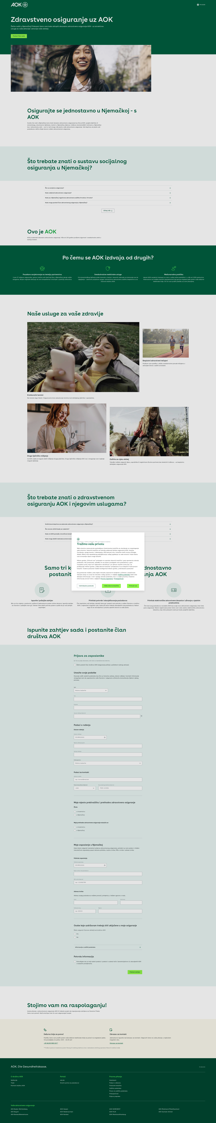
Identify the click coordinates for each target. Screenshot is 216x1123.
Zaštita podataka (124, 574)
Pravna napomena (107, 579)
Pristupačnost (118, 579)
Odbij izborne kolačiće (111, 586)
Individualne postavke (86, 586)
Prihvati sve (133, 586)
